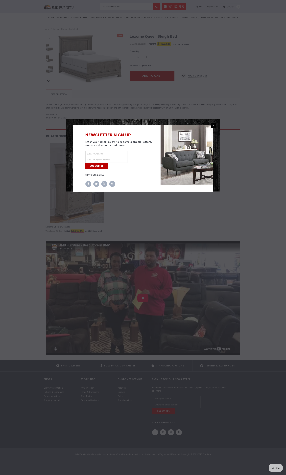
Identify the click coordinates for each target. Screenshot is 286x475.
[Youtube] (104, 184)
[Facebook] (88, 184)
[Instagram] (112, 184)
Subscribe (96, 166)
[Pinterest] (96, 184)
